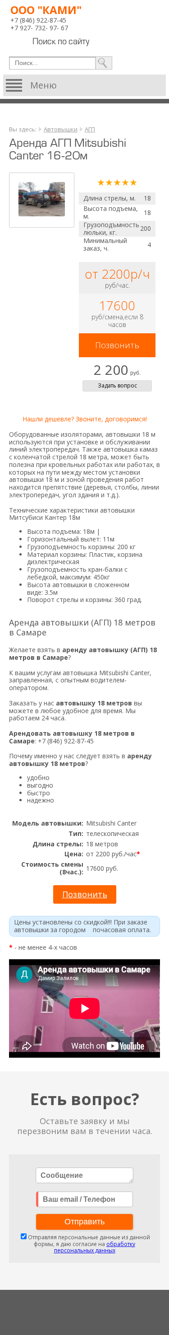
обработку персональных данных (95, 1247)
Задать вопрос (117, 385)
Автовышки (61, 129)
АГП (90, 129)
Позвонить (117, 345)
